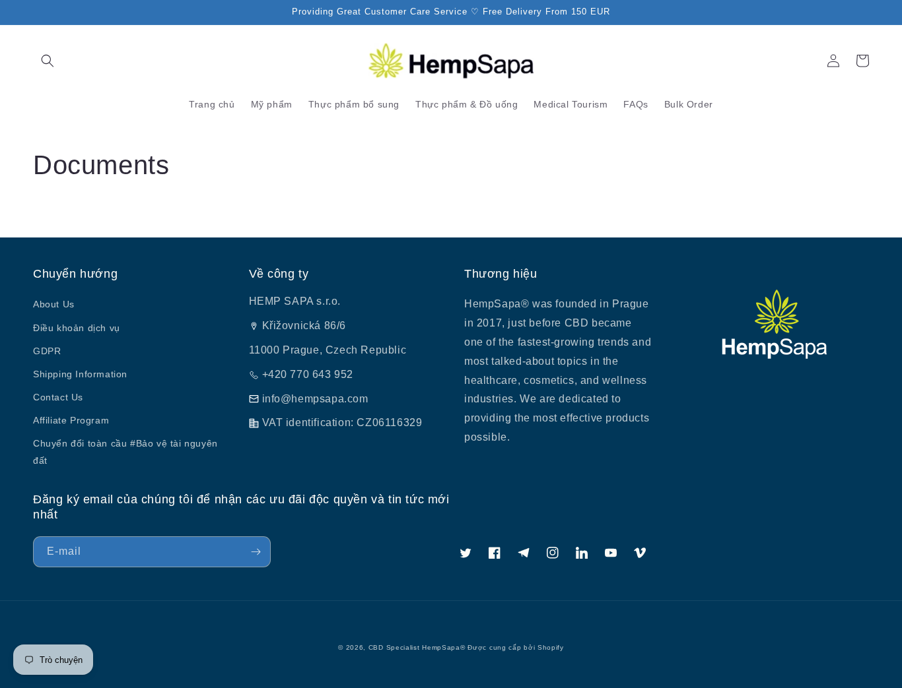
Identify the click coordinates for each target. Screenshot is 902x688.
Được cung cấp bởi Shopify (516, 647)
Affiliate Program (71, 420)
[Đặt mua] (255, 551)
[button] (47, 60)
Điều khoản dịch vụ (76, 328)
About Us (54, 304)
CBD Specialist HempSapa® (417, 647)
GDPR (47, 351)
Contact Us (58, 397)
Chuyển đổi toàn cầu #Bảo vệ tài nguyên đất (125, 451)
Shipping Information (80, 374)
